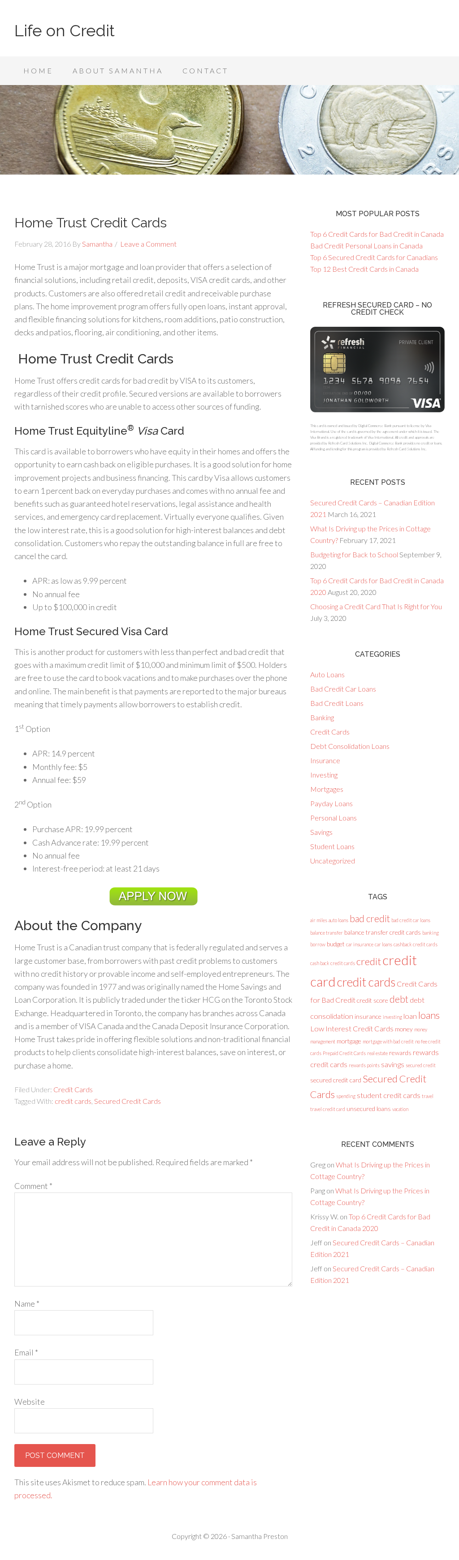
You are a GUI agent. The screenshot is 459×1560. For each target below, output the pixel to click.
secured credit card (335, 1080)
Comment (33, 1186)
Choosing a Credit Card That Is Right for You (376, 606)
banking (430, 933)
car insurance (359, 944)
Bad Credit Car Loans (343, 688)
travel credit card (327, 1109)
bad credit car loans (410, 920)
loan (410, 1016)
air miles (318, 920)
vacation (400, 1109)
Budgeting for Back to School (354, 554)
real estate (377, 1053)
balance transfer (326, 933)
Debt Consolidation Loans (350, 746)
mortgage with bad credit (388, 1041)
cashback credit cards (415, 944)
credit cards (73, 1101)
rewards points (364, 1065)
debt (399, 999)
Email (26, 1352)
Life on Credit (64, 30)
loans (429, 1015)
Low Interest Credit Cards (352, 1028)
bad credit (370, 918)
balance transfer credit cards (382, 932)
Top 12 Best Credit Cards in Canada (364, 269)
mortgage (349, 1041)
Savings (321, 832)
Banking (322, 717)
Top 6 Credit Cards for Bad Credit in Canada (377, 234)
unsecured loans (368, 1108)
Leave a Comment (148, 243)
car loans (383, 944)
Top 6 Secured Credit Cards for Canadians (374, 257)
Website (29, 1401)
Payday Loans (331, 803)
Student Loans (332, 846)
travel (427, 1096)
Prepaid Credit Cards (344, 1053)
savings (392, 1064)
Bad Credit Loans (337, 703)
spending (345, 1096)
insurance (368, 1016)
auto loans (338, 920)
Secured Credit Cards (127, 1101)
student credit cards (388, 1095)
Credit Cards (73, 1089)
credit (368, 961)
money (404, 1029)
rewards (400, 1052)
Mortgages (326, 789)
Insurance (325, 760)
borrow (317, 944)
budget (336, 944)
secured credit (421, 1065)
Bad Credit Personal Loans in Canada (366, 245)
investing (392, 1017)
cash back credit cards (332, 963)
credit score (372, 1000)
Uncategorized (332, 860)
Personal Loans (333, 817)
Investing (324, 774)
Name (26, 1303)
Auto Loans (327, 674)
